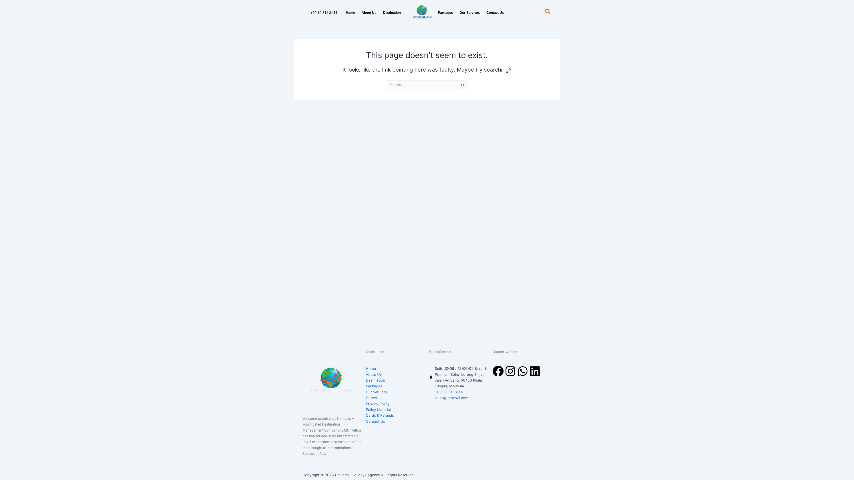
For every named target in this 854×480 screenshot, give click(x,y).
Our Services (469, 12)
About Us (369, 12)
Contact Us (495, 12)
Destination (392, 12)
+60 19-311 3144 (323, 13)
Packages (445, 12)
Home (350, 12)
